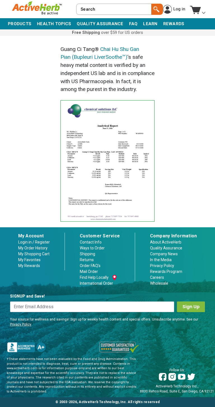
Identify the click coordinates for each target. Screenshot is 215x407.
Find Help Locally (94, 277)
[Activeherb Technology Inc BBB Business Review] (26, 347)
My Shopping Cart (34, 254)
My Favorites (29, 260)
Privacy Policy (162, 265)
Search (157, 9)
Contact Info (91, 242)
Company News (164, 254)
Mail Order (89, 271)
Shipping (87, 254)
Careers (157, 277)
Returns (87, 260)
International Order (96, 283)
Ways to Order (92, 248)
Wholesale (159, 283)
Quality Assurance (166, 248)
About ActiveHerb (165, 242)
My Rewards (29, 265)
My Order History (33, 248)
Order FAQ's (90, 265)
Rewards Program (166, 271)
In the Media (161, 260)
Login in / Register (34, 242)
